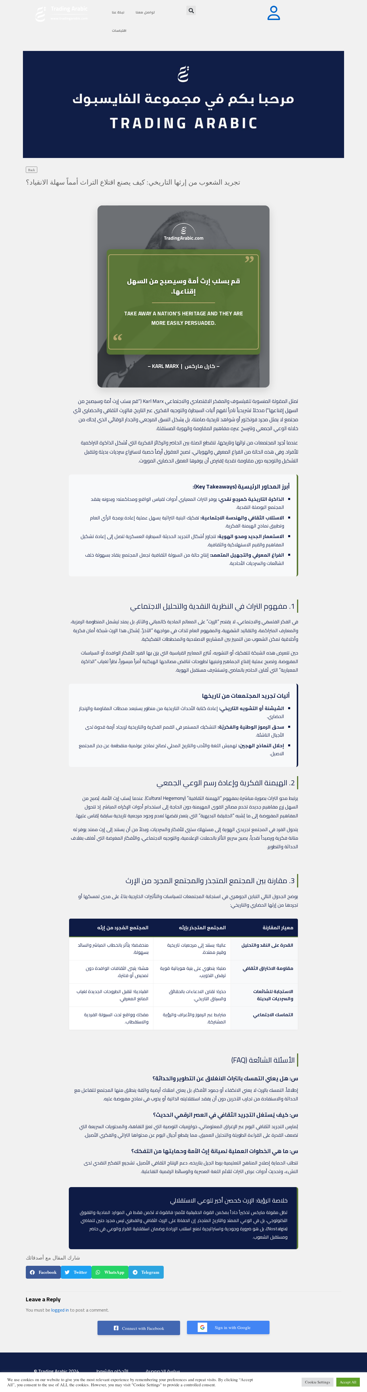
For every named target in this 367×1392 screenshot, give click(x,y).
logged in (60, 1310)
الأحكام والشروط (112, 1371)
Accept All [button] (348, 1382)
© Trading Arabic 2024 (56, 1371)
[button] (191, 10)
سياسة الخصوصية (163, 1371)
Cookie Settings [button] (317, 1382)
